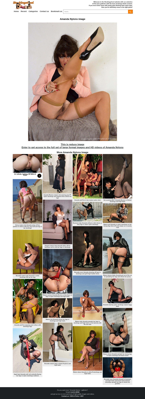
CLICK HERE (75, 392)
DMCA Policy (74, 396)
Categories (33, 11)
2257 (82, 396)
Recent (24, 11)
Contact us (44, 11)
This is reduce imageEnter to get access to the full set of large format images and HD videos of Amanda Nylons (72, 146)
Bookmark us (56, 11)
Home (16, 11)
